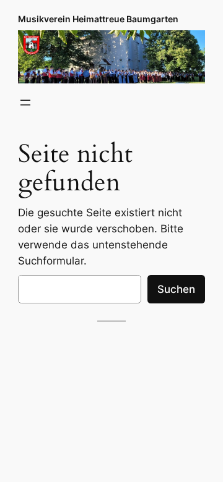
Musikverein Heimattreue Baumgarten (98, 19)
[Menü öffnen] (25, 102)
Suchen (176, 289)
